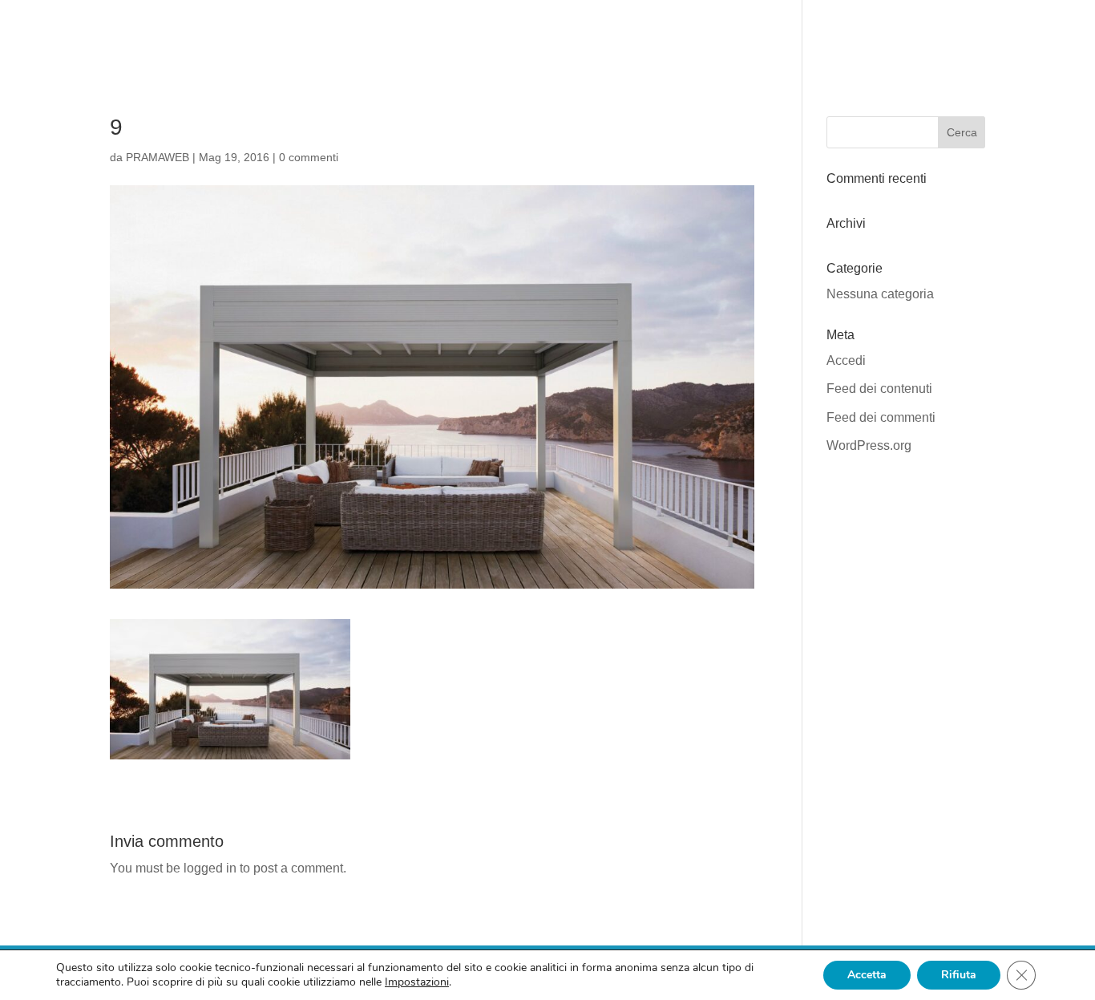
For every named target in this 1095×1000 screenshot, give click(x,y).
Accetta (867, 974)
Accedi (846, 360)
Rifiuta (958, 974)
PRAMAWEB (157, 157)
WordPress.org (868, 445)
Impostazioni (417, 982)
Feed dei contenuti (879, 388)
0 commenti (308, 157)
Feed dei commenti (880, 417)
